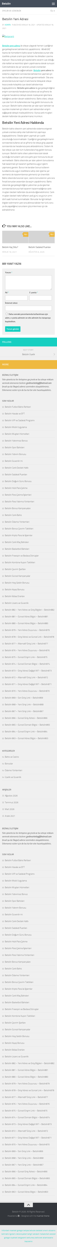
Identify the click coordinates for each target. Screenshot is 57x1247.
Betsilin (6, 3)
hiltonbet (5, 1230)
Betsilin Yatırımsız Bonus (16, 440)
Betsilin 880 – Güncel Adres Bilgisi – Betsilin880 (26, 623)
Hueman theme (43, 1216)
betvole (32, 1230)
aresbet (53, 1234)
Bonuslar (9, 763)
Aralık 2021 (10, 816)
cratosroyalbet (21, 1234)
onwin (45, 1230)
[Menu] (53, 3)
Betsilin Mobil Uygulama (16, 427)
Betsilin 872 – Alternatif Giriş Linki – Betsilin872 (26, 677)
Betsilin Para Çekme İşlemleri (18, 495)
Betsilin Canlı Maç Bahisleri (17, 542)
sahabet (36, 1234)
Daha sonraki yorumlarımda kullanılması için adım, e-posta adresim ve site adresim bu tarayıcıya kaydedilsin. (28, 318)
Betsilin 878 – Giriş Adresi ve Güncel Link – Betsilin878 (29, 637)
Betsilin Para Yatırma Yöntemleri (19, 501)
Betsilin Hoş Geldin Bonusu (17, 582)
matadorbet (44, 1234)
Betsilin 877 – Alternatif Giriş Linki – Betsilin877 (26, 643)
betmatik (5, 1234)
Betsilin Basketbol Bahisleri (17, 549)
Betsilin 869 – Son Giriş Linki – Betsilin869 (24, 697)
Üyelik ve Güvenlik (11, 11)
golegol (20, 1230)
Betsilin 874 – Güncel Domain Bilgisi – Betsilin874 (27, 664)
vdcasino (51, 1230)
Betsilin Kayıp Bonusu (14, 589)
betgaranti (22, 1238)
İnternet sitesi (11, 303)
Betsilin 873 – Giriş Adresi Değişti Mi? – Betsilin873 (28, 670)
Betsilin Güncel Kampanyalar (17, 576)
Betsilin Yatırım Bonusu (15, 454)
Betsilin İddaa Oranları (15, 596)
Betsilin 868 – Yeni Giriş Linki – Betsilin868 (24, 704)
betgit (29, 1234)
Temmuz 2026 (11, 802)
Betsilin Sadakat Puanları (39, 247)
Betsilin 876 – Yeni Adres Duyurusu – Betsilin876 (27, 650)
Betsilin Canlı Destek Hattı (16, 467)
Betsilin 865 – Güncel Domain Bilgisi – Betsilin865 (27, 724)
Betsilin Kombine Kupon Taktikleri (20, 562)
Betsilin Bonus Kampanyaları (18, 508)
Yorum (8, 272)
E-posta (33, 292)
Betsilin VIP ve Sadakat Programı (19, 420)
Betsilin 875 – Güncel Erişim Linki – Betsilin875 (26, 657)
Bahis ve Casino (12, 757)
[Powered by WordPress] (19, 1216)
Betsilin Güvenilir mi (14, 461)
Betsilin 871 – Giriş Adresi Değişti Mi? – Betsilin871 (28, 684)
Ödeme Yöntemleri (13, 770)
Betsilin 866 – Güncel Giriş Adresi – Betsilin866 (26, 718)
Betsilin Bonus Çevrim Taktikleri (19, 528)
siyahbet (14, 1238)
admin (8, 25)
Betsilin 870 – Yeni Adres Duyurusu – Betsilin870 (27, 691)
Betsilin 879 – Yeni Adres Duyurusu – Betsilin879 (27, 630)
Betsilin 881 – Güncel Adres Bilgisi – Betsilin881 (26, 616)
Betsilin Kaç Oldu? (10, 247)
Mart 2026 (9, 809)
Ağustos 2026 (11, 795)
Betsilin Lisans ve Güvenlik (16, 603)
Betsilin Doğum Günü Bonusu (18, 481)
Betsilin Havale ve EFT (15, 413)
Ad (7, 292)
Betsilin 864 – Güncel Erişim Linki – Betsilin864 (26, 731)
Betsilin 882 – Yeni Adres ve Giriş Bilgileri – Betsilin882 (29, 610)
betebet (39, 1230)
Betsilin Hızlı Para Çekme (16, 488)
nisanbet (13, 1230)
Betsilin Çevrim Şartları (15, 569)
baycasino (28, 1241)
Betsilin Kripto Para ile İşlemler (18, 535)
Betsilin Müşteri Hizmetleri (17, 434)
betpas (26, 1230)
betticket (38, 1238)
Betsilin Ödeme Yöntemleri (17, 522)
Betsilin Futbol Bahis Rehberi (18, 407)
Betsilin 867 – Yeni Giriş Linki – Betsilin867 (24, 711)
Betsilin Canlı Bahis (13, 515)
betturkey (30, 1238)
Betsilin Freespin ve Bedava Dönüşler (22, 555)
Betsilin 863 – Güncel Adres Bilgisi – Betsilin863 (26, 738)
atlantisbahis (48, 1238)
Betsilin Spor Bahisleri (14, 447)
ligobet (12, 1234)
